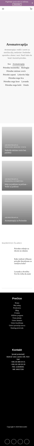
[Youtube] (26, 441)
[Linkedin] (20, 441)
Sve (9, 64)
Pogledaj (17, 4)
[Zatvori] (32, 3)
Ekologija (25, 67)
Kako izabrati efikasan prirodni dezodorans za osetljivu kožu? (23, 261)
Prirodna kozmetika (11, 67)
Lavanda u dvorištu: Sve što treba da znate (22, 273)
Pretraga (30, 285)
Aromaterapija (19, 64)
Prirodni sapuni (9, 74)
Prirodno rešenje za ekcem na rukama (21, 249)
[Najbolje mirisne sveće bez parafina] (17, 142)
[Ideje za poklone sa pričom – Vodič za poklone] (17, 176)
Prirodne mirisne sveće (16, 71)
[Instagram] (7, 441)
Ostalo (26, 85)
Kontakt (17, 349)
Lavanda (25, 81)
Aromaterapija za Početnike (16, 221)
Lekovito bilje (23, 74)
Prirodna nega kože (13, 85)
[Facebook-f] (13, 441)
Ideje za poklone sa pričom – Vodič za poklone (16, 185)
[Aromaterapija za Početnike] (17, 210)
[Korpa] (31, 9)
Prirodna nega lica (16, 78)
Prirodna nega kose (12, 81)
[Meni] (3, 9)
